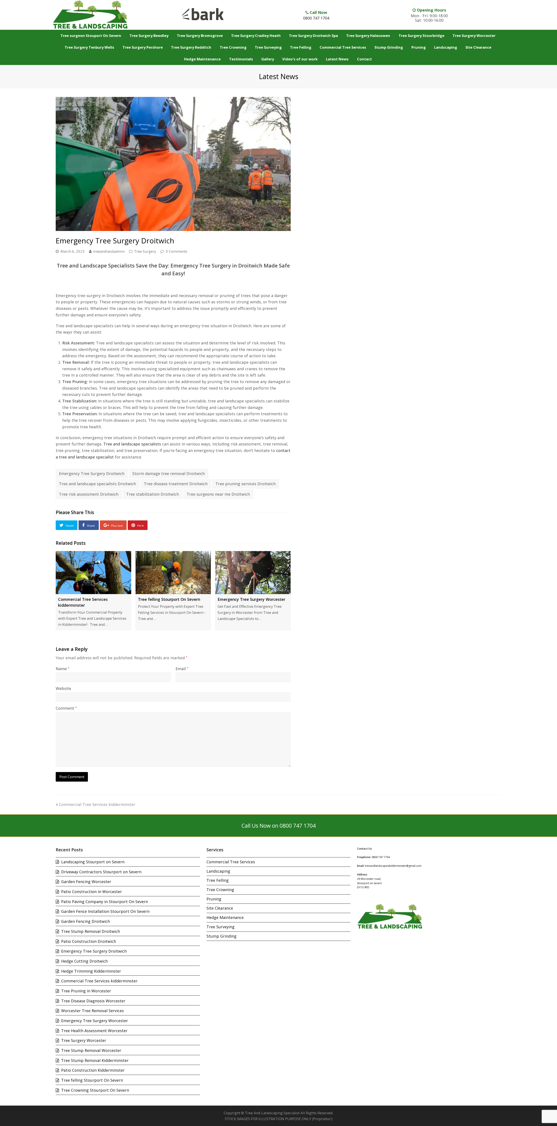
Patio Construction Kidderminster (93, 1070)
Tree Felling (217, 880)
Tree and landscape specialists (132, 444)
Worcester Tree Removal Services (92, 1010)
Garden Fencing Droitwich (85, 921)
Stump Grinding (221, 936)
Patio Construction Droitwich (88, 941)
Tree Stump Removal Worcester (91, 1050)
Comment (66, 708)
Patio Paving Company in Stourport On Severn (104, 901)
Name (62, 668)
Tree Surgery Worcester (83, 1040)
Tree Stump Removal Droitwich (90, 931)
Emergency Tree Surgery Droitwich (91, 473)
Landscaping (218, 871)
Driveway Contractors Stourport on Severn (101, 871)
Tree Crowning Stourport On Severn (95, 1090)
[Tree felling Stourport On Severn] (173, 572)
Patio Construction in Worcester (91, 891)
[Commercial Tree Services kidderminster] (93, 572)
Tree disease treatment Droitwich (176, 483)
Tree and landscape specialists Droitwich (97, 483)
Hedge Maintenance (225, 917)
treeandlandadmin (109, 251)
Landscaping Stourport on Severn (92, 861)
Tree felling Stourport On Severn (169, 599)
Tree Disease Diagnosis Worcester (93, 1000)
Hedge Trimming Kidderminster (91, 971)
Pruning (213, 899)
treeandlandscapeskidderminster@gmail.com (393, 866)
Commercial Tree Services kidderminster (97, 804)
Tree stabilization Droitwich (152, 494)
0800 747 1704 (316, 18)
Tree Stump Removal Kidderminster (95, 1060)
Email (182, 668)
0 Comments (176, 251)
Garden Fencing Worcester (86, 881)
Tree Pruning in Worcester (86, 990)
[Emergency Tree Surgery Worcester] (253, 572)
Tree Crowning (220, 889)
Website (63, 688)
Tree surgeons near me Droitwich (218, 494)
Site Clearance (219, 908)
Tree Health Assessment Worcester (94, 1030)
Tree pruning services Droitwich (245, 483)
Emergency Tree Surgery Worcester (251, 599)
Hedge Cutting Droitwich (84, 961)
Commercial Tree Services (230, 861)
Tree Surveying (220, 926)
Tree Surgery (145, 251)
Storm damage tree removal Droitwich (168, 473)
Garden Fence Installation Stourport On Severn (105, 911)
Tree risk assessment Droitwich (88, 494)
